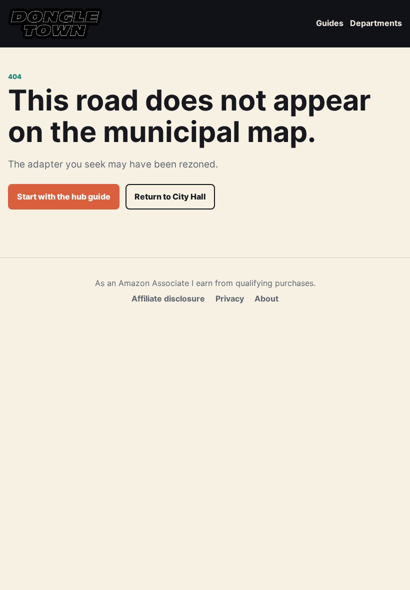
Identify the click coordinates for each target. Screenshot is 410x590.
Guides (330, 23)
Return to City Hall (170, 197)
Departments (376, 23)
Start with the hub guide (63, 197)
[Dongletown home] (55, 23)
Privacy (230, 299)
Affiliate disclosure (168, 299)
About (266, 299)
